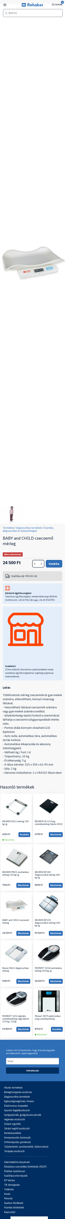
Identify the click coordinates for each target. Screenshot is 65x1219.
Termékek (8, 527)
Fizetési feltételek (14, 1207)
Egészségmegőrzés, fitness (19, 1101)
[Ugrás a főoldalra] (32, 5)
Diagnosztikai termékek (29, 527)
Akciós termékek (13, 1087)
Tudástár (9, 1189)
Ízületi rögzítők (12, 1123)
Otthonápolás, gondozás (17, 1142)
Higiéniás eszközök (14, 1119)
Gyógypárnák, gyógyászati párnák (22, 1114)
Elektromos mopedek (16, 1105)
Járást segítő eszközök (17, 1128)
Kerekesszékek (12, 1133)
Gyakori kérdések (13, 1202)
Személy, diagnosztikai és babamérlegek (28, 529)
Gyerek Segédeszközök (17, 1110)
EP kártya (9, 1180)
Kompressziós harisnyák (17, 1137)
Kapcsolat (9, 1212)
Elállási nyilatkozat (14, 1171)
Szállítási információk (16, 1175)
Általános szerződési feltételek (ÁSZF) (25, 1166)
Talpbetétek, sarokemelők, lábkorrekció (26, 1146)
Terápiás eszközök (14, 1151)
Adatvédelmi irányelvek (17, 1162)
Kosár (58, 4)
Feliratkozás (32, 1070)
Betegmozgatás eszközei (18, 1092)
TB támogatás (12, 1184)
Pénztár (8, 1198)
